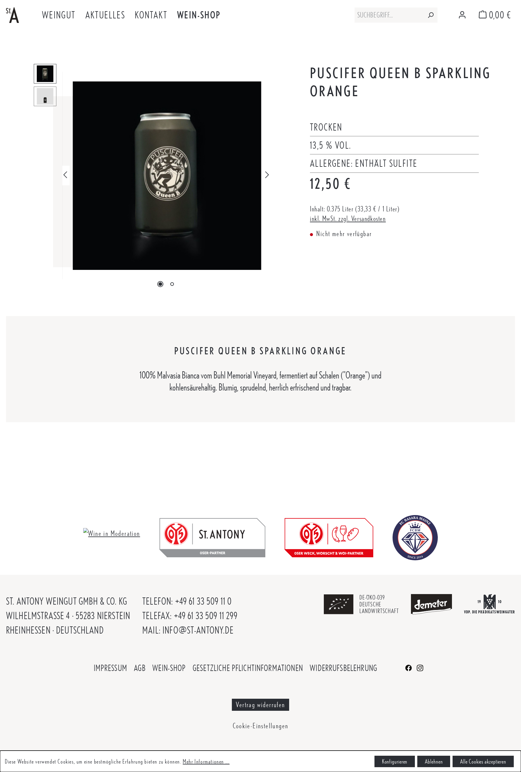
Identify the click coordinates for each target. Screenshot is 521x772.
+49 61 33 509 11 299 (206, 616)
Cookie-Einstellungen (261, 725)
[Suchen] (430, 15)
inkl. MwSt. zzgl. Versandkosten (348, 218)
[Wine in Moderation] (111, 532)
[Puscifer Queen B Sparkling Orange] (167, 175)
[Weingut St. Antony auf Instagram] (420, 667)
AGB (139, 668)
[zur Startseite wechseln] (12, 14)
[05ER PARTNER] (212, 536)
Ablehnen (434, 761)
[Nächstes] (267, 175)
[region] (152, 175)
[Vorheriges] (65, 175)
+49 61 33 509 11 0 (203, 601)
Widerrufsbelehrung (343, 668)
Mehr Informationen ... (206, 761)
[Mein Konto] (462, 15)
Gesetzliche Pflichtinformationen (248, 668)
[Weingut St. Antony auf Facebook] (409, 667)
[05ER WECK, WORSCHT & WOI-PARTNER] (329, 536)
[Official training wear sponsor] (415, 536)
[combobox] (389, 15)
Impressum (110, 668)
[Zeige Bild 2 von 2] (172, 284)
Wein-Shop (169, 668)
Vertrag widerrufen (260, 704)
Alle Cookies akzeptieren (483, 761)
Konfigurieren (395, 761)
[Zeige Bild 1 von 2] (160, 284)
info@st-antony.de (198, 630)
